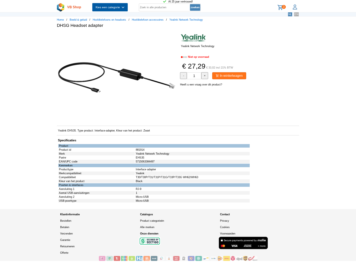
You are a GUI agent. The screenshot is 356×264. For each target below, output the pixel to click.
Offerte (64, 252)
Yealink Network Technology (186, 19)
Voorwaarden (227, 233)
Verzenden (66, 233)
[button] (174, 35)
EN (296, 14)
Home (60, 19)
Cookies (225, 227)
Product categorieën (152, 220)
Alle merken (147, 227)
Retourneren (67, 246)
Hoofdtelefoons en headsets (109, 19)
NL (290, 14)
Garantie (65, 240)
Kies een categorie (109, 7)
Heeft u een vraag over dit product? (201, 84)
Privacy (224, 220)
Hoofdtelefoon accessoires (148, 19)
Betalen (64, 227)
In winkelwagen (231, 75)
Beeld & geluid (78, 19)
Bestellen (65, 220)
